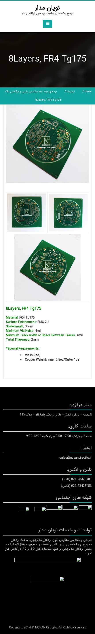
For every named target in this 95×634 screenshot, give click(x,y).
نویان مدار (47, 8)
